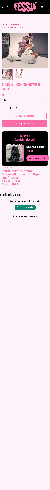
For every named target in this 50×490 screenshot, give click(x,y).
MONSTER (15, 24)
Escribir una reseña (25, 207)
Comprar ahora (24, 123)
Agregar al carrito (37, 158)
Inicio (4, 24)
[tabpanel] (25, 50)
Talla (3, 95)
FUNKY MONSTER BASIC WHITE (14, 27)
